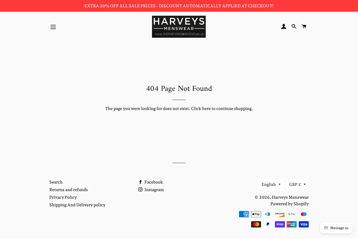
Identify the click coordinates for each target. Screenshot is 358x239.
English (269, 184)
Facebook (153, 182)
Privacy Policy (63, 197)
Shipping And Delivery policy (77, 204)
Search (56, 182)
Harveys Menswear (290, 197)
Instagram (154, 189)
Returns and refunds (68, 189)
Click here (201, 108)
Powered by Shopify (289, 203)
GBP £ (295, 184)
